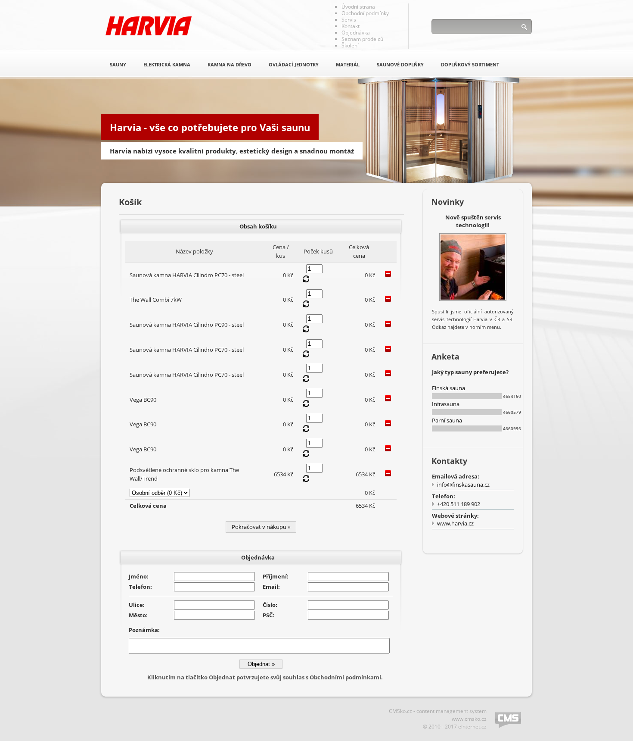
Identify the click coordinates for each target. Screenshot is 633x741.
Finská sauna (448, 388)
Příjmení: (276, 576)
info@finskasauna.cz (463, 484)
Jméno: (139, 576)
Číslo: (270, 605)
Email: (271, 587)
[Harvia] (149, 25)
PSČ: (268, 615)
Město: (138, 615)
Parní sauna (447, 420)
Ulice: (137, 605)
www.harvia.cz (455, 523)
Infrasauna (445, 404)
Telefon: (140, 587)
